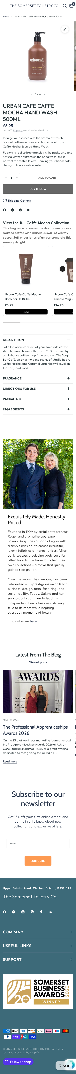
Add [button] (26, 312)
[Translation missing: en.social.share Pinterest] (21, 210)
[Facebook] (7, 912)
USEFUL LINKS (17, 945)
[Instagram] (25, 912)
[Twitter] (16, 912)
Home (6, 16)
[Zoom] (65, 29)
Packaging (12, 399)
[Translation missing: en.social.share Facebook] (5, 210)
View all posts (38, 662)
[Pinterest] (35, 912)
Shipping (18, 130)
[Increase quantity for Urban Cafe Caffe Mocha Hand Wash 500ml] (17, 177)
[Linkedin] (53, 912)
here (33, 621)
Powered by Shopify (27, 1052)
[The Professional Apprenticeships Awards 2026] (38, 691)
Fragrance (12, 378)
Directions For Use (19, 389)
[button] (62, 269)
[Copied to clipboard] (29, 210)
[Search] (65, 6)
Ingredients (13, 409)
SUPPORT (12, 959)
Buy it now (38, 189)
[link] (26, 269)
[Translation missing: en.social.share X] (13, 210)
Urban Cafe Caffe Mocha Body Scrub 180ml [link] (23, 296)
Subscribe (38, 861)
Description (13, 340)
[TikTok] (44, 911)
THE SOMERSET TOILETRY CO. (35, 6)
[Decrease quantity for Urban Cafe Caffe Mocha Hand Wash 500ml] (6, 177)
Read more (10, 761)
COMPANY (13, 931)
